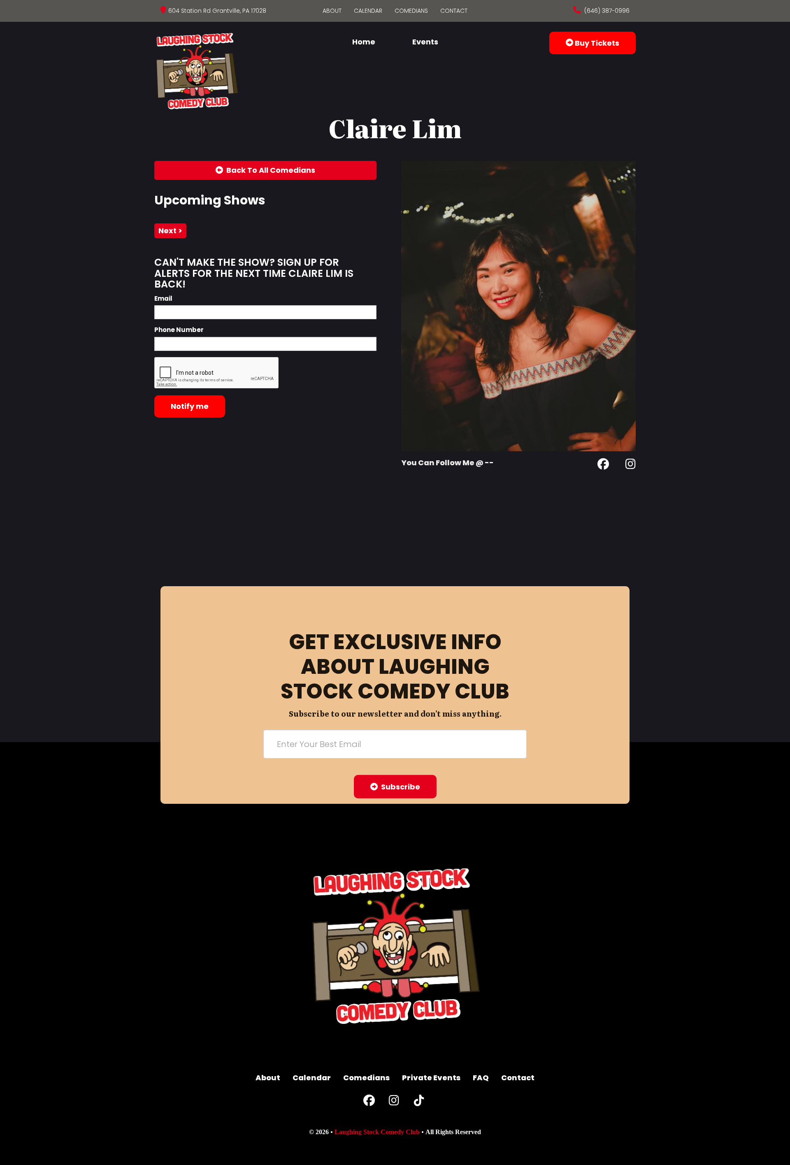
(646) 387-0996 (606, 11)
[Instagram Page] (630, 465)
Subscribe (399, 787)
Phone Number (179, 329)
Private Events (431, 1077)
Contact (453, 11)
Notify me (190, 406)
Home (363, 42)
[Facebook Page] (603, 465)
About (332, 11)
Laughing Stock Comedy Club (377, 1131)
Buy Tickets (596, 43)
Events (425, 42)
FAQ (481, 1077)
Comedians (411, 11)
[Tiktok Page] (419, 1102)
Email (163, 298)
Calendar (368, 11)
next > (170, 230)
